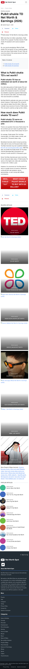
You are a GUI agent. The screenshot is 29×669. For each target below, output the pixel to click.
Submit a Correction (5, 610)
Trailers (2, 653)
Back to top (24, 555)
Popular (3, 597)
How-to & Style (4, 631)
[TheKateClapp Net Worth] (3, 514)
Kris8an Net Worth (11, 548)
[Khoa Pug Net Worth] (3, 501)
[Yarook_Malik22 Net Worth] (14, 336)
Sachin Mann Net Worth (13, 488)
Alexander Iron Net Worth (14, 462)
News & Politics (4, 638)
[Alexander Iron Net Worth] (14, 451)
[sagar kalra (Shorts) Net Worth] (14, 307)
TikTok (2, 604)
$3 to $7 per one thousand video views (12, 147)
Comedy (3, 620)
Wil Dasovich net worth (7, 477)
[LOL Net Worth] (14, 250)
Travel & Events (4, 656)
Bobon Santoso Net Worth (15, 376)
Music (2, 636)
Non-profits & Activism (6, 640)
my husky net (20, 478)
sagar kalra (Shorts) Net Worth (14, 318)
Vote (2, 599)
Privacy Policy (4, 606)
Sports (2, 651)
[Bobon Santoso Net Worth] (14, 365)
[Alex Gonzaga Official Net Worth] (14, 393)
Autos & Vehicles (5, 618)
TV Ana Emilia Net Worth (13, 541)
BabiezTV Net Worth (12, 508)
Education (3, 622)
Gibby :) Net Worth (14, 433)
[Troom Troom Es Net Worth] (14, 279)
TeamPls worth (22, 475)
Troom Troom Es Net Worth (14, 290)
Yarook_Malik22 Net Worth (14, 347)
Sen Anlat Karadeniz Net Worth (15, 535)
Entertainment (4, 625)
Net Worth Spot (10, 2)
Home (2, 8)
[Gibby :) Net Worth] (14, 422)
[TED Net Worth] (14, 221)
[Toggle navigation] (26, 2)
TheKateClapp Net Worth (13, 514)
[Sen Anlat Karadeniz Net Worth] (3, 534)
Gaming (3, 629)
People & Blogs (8, 8)
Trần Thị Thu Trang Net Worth (14, 495)
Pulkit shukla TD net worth (11, 64)
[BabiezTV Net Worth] (3, 507)
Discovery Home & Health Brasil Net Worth (15, 527)
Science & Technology (6, 647)
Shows (2, 649)
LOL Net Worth (14, 261)
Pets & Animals (4, 644)
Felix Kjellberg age (10, 478)
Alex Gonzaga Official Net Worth (14, 404)
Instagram (3, 601)
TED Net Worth (14, 232)
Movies (2, 633)
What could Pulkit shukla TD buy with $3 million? (18, 183)
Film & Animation (5, 627)
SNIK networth (12, 475)
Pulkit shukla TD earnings (11, 65)
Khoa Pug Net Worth (12, 501)
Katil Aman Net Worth (12, 521)
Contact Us (3, 608)
